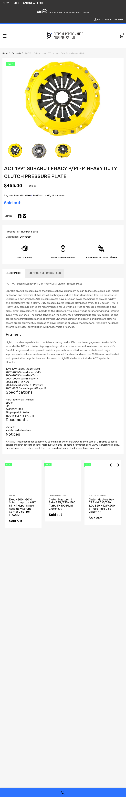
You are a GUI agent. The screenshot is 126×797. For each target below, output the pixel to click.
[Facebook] (20, 216)
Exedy (12, 496)
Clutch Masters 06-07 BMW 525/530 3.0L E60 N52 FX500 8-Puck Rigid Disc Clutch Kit (102, 505)
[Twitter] (25, 216)
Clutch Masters (57, 496)
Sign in (108, 20)
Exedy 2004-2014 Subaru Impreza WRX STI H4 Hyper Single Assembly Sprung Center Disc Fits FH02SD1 (22, 507)
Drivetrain (25, 236)
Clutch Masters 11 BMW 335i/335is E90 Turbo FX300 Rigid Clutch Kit (62, 504)
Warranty (11, 427)
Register (119, 20)
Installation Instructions (18, 430)
